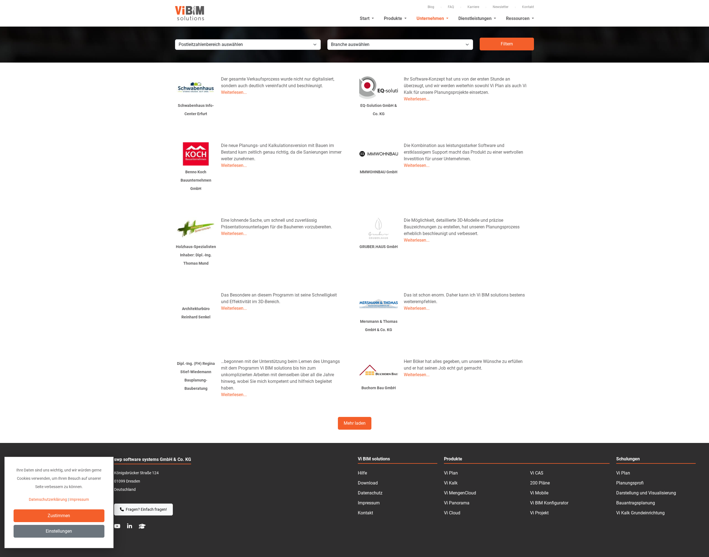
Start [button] (365, 18)
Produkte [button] (393, 18)
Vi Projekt (539, 512)
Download (368, 483)
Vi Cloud (452, 512)
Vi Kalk (451, 483)
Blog (431, 7)
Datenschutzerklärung (48, 499)
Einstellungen (59, 531)
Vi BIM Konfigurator (549, 503)
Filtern (507, 44)
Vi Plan (451, 473)
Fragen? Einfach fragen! (146, 509)
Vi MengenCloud (460, 493)
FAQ (451, 7)
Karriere (473, 7)
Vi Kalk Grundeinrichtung (640, 512)
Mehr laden (355, 423)
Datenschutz (370, 493)
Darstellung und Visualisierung (646, 493)
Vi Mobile (539, 493)
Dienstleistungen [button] (475, 18)
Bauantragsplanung (635, 503)
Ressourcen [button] (518, 18)
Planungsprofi (630, 483)
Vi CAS (536, 473)
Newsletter (500, 7)
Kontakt (528, 7)
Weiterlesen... (234, 92)
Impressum (369, 503)
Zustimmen (59, 515)
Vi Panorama (456, 503)
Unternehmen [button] (431, 18)
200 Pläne (540, 483)
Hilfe (362, 473)
